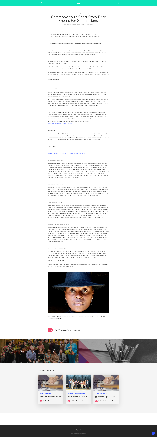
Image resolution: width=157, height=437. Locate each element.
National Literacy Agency (80, 393)
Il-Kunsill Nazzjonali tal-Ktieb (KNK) (82, 13)
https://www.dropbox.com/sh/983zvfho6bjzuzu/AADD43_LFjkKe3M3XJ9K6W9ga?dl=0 (67, 153)
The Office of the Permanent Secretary (72, 24)
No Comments (90, 24)
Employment (47, 393)
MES (51, 393)
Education (69, 13)
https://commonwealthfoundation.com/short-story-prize (60, 123)
